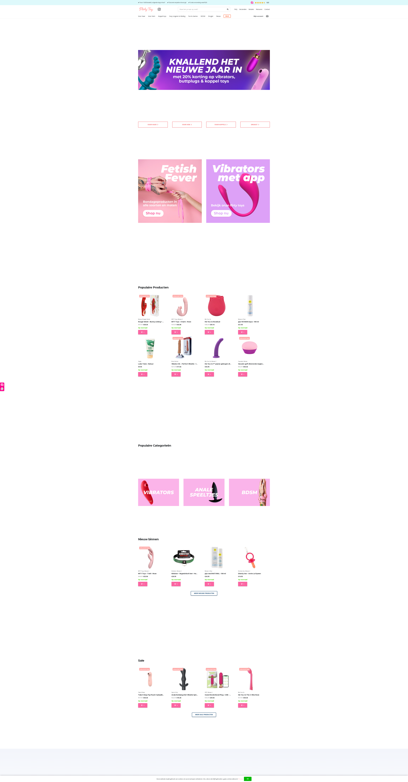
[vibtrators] (158, 492)
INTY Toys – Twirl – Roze (147, 574)
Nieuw (140, 319)
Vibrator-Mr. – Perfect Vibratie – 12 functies (187, 364)
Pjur (244, 319)
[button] (146, 16)
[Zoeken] (227, 9)
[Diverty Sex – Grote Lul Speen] (250, 557)
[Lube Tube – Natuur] (150, 348)
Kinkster (173, 571)
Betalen (251, 9)
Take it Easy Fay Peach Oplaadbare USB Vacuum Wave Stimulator (163, 695)
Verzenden (242, 9)
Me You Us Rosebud (212, 322)
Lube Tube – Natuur (145, 364)
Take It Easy (141, 692)
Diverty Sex (241, 571)
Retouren (259, 9)
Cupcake (240, 361)
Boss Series (174, 361)
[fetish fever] (170, 191)
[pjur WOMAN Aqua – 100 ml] (250, 306)
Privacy (240, 779)
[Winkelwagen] (267, 16)
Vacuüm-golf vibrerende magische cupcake (255, 364)
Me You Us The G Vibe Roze (248, 695)
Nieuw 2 (180, 319)
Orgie (139, 361)
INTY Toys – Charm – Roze (181, 322)
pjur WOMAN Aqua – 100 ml (248, 322)
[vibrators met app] (238, 191)
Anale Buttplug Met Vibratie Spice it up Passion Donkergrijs (194, 695)
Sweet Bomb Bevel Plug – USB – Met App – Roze (223, 695)
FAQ (235, 9)
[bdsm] (249, 492)
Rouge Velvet (146, 319)
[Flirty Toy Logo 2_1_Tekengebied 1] (146, 9)
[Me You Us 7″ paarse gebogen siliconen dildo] (217, 348)
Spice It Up (174, 692)
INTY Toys (174, 319)
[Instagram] (159, 9)
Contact (267, 9)
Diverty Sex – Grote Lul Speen (249, 574)
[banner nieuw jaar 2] (204, 70)
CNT (206, 692)
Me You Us (208, 319)
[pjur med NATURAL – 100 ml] (217, 557)
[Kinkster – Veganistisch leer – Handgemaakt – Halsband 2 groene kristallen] (183, 557)
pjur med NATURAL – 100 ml (215, 574)
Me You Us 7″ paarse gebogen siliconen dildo (222, 364)
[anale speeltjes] (203, 492)
